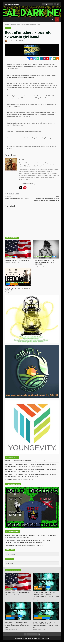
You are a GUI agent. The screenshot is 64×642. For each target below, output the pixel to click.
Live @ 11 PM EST (57, 19)
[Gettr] (47, 58)
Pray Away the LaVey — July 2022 (32, 545)
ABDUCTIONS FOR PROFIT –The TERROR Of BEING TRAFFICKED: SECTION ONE (46, 249)
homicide (11, 193)
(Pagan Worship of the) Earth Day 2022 (17, 197)
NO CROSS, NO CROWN (12, 480)
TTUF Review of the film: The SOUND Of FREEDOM (18, 277)
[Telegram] (51, 58)
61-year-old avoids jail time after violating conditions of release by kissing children (46, 198)
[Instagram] (31, 58)
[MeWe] (41, 58)
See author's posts (27, 183)
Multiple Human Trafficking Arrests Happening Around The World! (26, 535)
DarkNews (37, 638)
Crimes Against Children (39, 256)
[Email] (54, 58)
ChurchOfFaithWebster (12, 545)
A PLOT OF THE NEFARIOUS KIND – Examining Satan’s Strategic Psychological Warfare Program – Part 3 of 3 (46, 582)
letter (8, 114)
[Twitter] (34, 58)
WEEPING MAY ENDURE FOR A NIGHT (18, 249)
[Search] (53, 19)
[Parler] (44, 58)
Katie (8, 40)
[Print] (57, 58)
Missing (17, 193)
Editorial (26, 282)
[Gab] (37, 58)
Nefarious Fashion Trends (44, 616)
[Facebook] (28, 58)
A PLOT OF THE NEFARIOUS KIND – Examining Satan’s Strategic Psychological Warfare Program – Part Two (18, 611)
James (15, 256)
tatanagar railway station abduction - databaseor (20, 540)
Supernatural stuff (10, 618)
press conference (46, 83)
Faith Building (42, 586)
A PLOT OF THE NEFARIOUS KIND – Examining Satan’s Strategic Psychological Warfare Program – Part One (46, 611)
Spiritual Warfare (14, 284)
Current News (8, 28)
